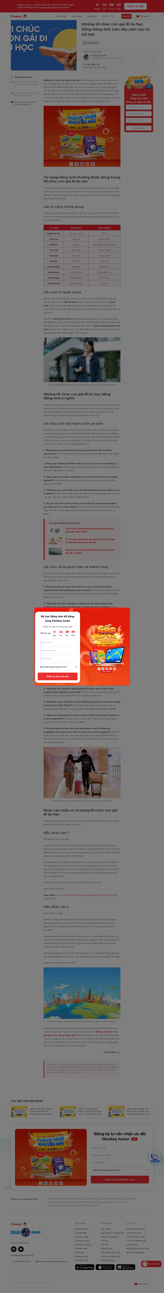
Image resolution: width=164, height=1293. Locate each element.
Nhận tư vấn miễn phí (57, 676)
